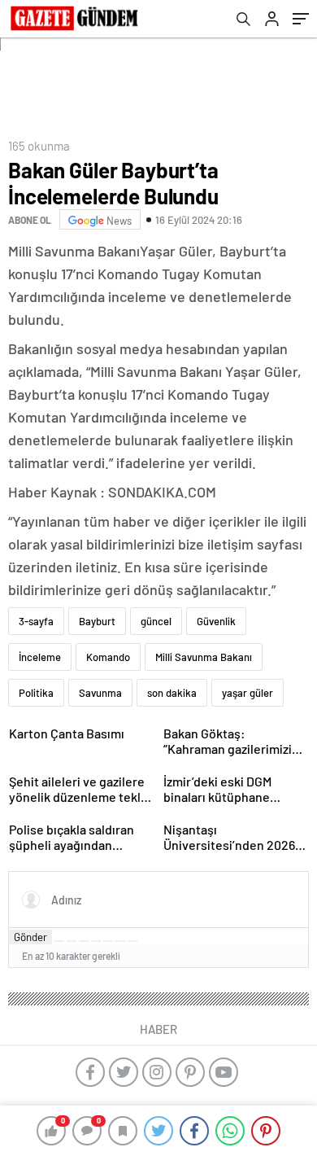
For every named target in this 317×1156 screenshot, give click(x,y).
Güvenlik (216, 621)
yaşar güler (247, 692)
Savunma (100, 692)
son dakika (172, 692)
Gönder (30, 937)
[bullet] (108, 941)
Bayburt (97, 621)
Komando (108, 656)
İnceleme (40, 656)
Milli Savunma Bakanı (203, 656)
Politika (36, 692)
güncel (156, 621)
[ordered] (96, 941)
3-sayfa (36, 621)
